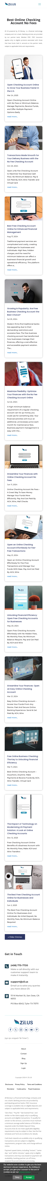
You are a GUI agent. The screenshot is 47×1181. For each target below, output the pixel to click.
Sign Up (23, 1063)
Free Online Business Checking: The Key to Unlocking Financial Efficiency (22, 759)
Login (23, 1068)
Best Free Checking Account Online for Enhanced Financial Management (22, 229)
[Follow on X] (16, 1030)
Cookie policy (21, 1089)
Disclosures (9, 1084)
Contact (24, 1053)
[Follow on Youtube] (31, 1030)
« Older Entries (15, 936)
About (23, 1049)
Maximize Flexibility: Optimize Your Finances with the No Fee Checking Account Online (22, 394)
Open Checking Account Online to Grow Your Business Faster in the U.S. (23, 88)
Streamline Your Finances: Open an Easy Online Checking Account (23, 689)
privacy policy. (25, 1172)
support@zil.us (19, 981)
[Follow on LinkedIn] (26, 1030)
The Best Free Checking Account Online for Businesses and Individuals (23, 897)
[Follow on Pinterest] (37, 1030)
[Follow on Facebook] (10, 1030)
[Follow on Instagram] (21, 1030)
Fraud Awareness (34, 1089)
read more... (12, 116)
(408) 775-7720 (19, 965)
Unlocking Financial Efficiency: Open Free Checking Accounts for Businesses (22, 618)
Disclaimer (10, 1089)
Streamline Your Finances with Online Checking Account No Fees (22, 477)
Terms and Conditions (34, 1084)
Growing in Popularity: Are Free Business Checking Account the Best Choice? (23, 311)
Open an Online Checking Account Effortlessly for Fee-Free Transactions (21, 547)
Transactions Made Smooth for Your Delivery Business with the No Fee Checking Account (23, 158)
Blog (23, 1058)
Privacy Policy (19, 1084)
